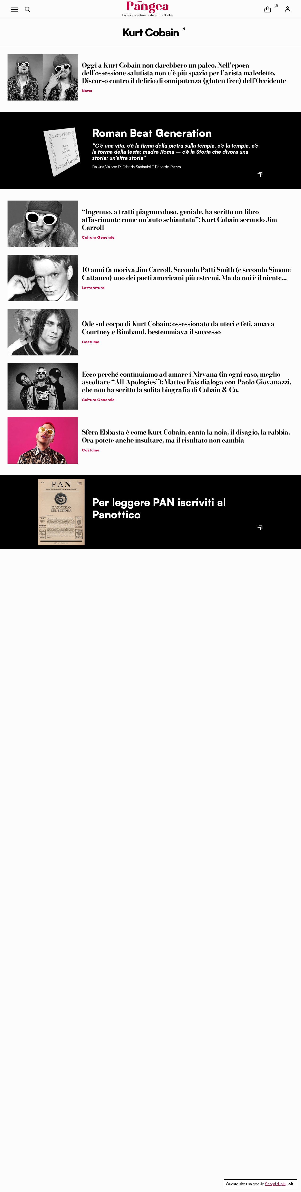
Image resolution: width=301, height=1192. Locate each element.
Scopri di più (275, 1184)
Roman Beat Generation (152, 132)
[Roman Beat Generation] (61, 150)
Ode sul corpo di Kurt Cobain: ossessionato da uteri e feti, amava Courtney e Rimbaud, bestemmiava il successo (178, 328)
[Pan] (61, 512)
